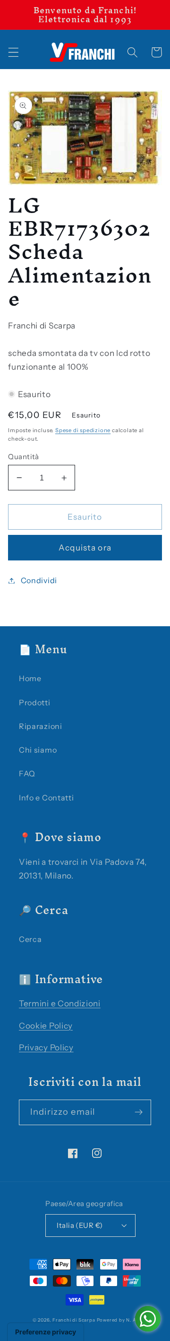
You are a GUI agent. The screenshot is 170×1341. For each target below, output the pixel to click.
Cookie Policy (46, 1025)
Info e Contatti (46, 797)
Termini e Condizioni (60, 1003)
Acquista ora (85, 547)
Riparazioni (40, 726)
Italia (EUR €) (79, 1225)
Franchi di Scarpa (73, 1320)
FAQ (27, 773)
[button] (13, 52)
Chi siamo (38, 750)
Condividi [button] (39, 580)
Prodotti (35, 702)
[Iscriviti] (139, 1112)
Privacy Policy (46, 1047)
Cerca (30, 939)
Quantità (23, 456)
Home (30, 678)
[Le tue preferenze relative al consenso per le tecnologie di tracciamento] (46, 1332)
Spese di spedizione (82, 430)
